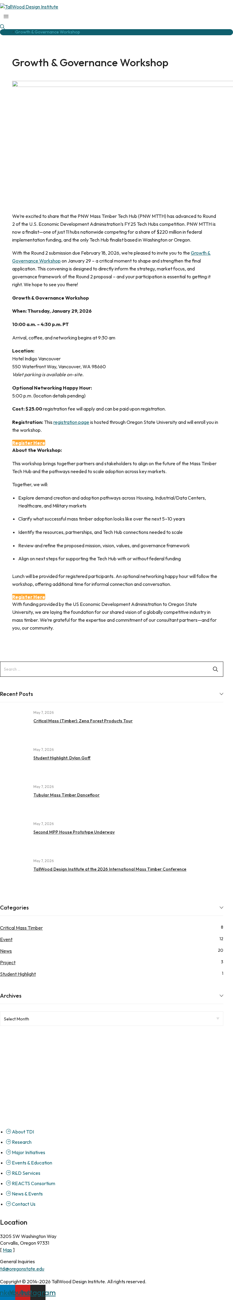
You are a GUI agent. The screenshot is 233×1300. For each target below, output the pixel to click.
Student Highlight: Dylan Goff (61, 758)
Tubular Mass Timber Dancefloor (66, 795)
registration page (71, 422)
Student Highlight (18, 974)
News (6, 951)
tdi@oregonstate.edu (22, 1269)
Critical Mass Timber (21, 928)
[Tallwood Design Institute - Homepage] (116, 1062)
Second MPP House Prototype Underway (74, 832)
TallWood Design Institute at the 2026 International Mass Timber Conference (109, 869)
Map (7, 1250)
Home (5, 32)
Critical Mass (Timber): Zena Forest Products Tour (83, 721)
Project (7, 962)
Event (6, 939)
